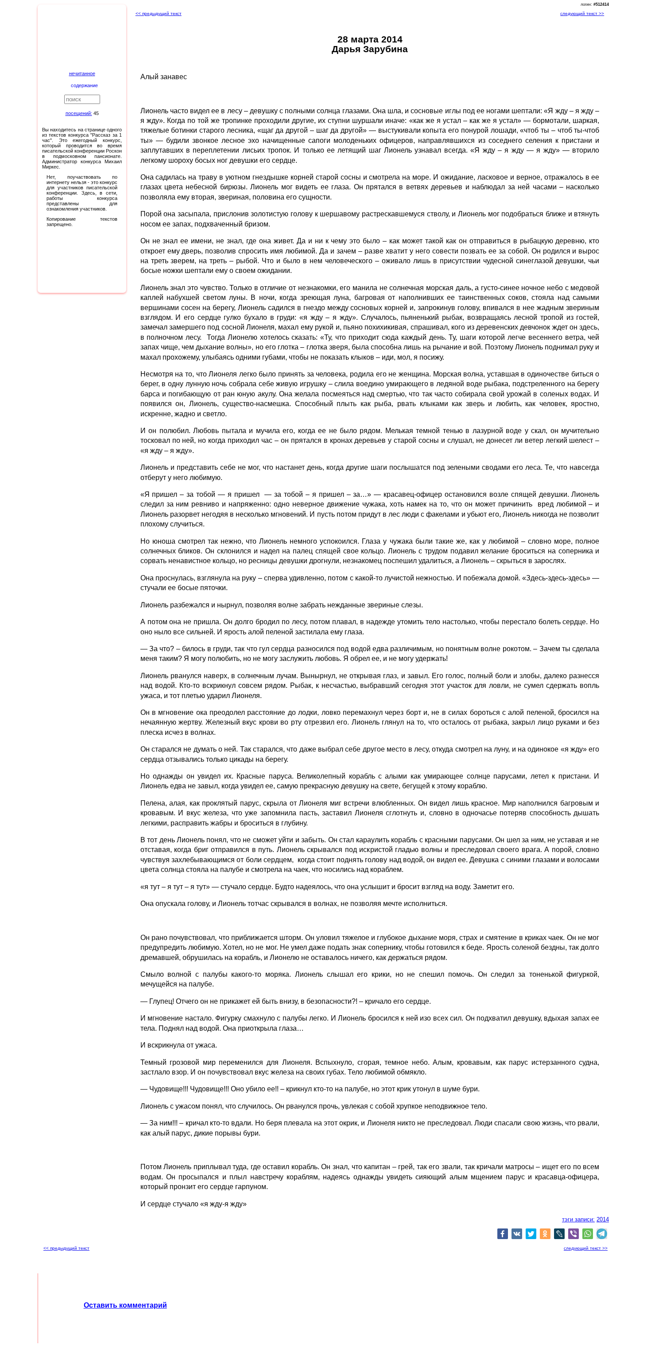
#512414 (601, 4)
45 (96, 113)
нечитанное (82, 73)
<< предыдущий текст (159, 13)
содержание (84, 85)
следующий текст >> (582, 13)
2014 (603, 1219)
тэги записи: (578, 1219)
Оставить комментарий (125, 1305)
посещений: (79, 113)
